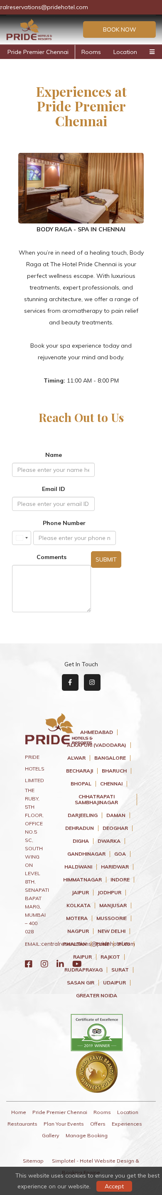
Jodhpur (109, 893)
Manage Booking (87, 1135)
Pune (102, 944)
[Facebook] (28, 964)
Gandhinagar (86, 854)
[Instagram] (44, 964)
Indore (120, 880)
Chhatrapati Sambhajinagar (96, 799)
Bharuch (114, 771)
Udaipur (114, 983)
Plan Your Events (64, 1124)
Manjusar (113, 905)
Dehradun (79, 828)
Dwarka (109, 841)
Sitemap (33, 1161)
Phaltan (75, 944)
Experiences (127, 1124)
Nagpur (78, 931)
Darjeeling (83, 815)
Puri (124, 944)
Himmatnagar (82, 880)
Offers (98, 1124)
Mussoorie (111, 918)
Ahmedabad (96, 732)
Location (125, 52)
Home (18, 1112)
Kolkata (78, 905)
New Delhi (111, 931)
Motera (77, 918)
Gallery (50, 1135)
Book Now (119, 29)
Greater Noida (96, 996)
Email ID (53, 489)
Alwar (76, 758)
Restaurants (22, 1124)
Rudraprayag (83, 970)
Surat (120, 970)
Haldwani (78, 867)
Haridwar (115, 867)
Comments (51, 557)
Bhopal (81, 784)
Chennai (111, 784)
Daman (115, 815)
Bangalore (110, 758)
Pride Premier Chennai (38, 52)
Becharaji (79, 771)
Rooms (91, 52)
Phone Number (64, 523)
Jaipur (80, 893)
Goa (120, 854)
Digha (81, 841)
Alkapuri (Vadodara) (96, 745)
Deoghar (115, 828)
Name (53, 455)
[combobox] (21, 538)
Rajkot (110, 957)
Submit (106, 559)
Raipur (82, 957)
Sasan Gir (80, 983)
